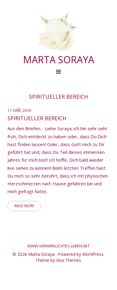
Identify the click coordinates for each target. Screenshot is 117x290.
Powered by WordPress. (81, 254)
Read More (24, 205)
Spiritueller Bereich (37, 118)
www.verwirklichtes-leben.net (58, 246)
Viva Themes (68, 260)
